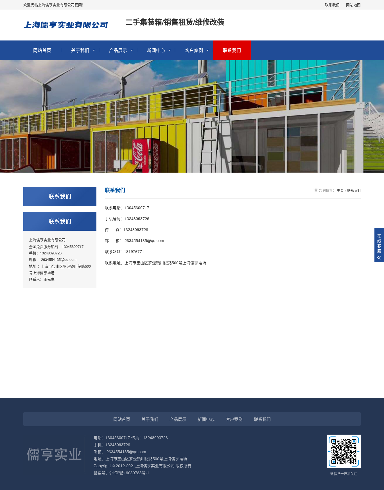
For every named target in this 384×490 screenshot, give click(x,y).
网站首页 (42, 50)
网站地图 (353, 4)
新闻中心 (156, 50)
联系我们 (332, 4)
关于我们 (80, 50)
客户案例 (194, 50)
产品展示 (118, 50)
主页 (340, 190)
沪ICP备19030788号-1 (129, 472)
